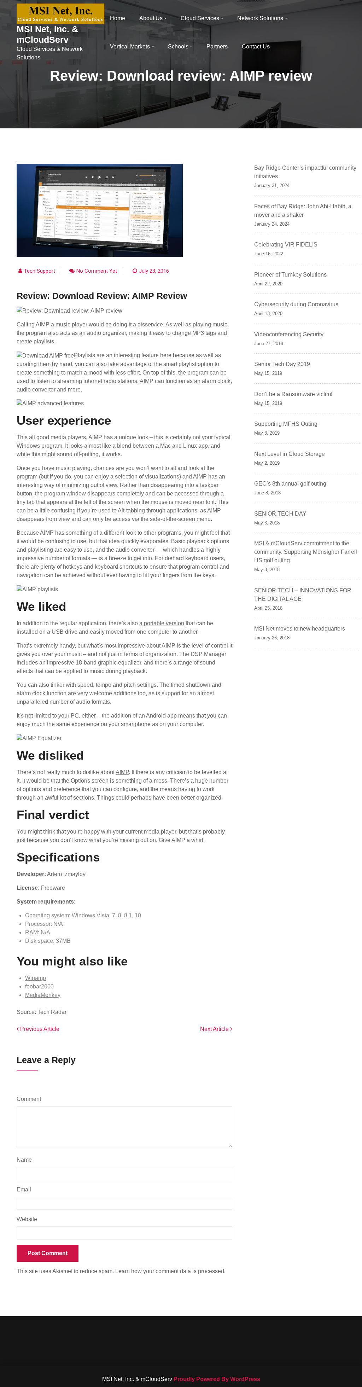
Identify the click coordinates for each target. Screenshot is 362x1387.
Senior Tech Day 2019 (282, 364)
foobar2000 (39, 986)
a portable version (161, 623)
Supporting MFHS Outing (285, 424)
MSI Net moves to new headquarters (299, 629)
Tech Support (39, 271)
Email (26, 1189)
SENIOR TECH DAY (280, 514)
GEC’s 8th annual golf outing (290, 484)
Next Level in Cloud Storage (289, 454)
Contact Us (256, 46)
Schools (178, 46)
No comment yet (96, 271)
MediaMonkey (42, 995)
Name (26, 1160)
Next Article (215, 1029)
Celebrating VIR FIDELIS (285, 245)
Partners (217, 46)
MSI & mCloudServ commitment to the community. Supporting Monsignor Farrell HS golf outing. (305, 551)
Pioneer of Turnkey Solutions (290, 275)
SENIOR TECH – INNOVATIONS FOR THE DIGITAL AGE (302, 594)
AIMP (42, 324)
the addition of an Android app (139, 716)
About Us (151, 18)
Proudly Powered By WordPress (217, 1379)
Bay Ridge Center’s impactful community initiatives (305, 172)
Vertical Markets (130, 46)
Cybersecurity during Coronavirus (296, 304)
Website (27, 1219)
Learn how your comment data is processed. (170, 1271)
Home (117, 18)
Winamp (35, 978)
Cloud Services (200, 18)
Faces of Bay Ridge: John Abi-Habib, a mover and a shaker (302, 210)
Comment (31, 1099)
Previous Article (39, 1029)
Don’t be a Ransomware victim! (293, 394)
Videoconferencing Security (288, 334)
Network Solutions (260, 18)
